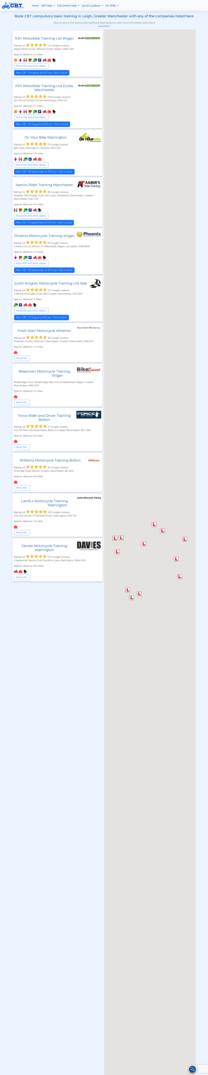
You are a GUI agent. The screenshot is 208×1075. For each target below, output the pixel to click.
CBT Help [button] (47, 5)
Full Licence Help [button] (67, 5)
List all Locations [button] (91, 5)
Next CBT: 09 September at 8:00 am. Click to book (44, 270)
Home (35, 5)
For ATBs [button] (111, 5)
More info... (22, 358)
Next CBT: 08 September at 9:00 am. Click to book (44, 171)
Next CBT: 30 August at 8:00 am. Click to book (42, 124)
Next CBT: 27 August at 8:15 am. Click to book (41, 317)
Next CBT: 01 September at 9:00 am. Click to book (44, 222)
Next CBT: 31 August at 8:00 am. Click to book (41, 72)
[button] (115, 538)
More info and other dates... (31, 66)
